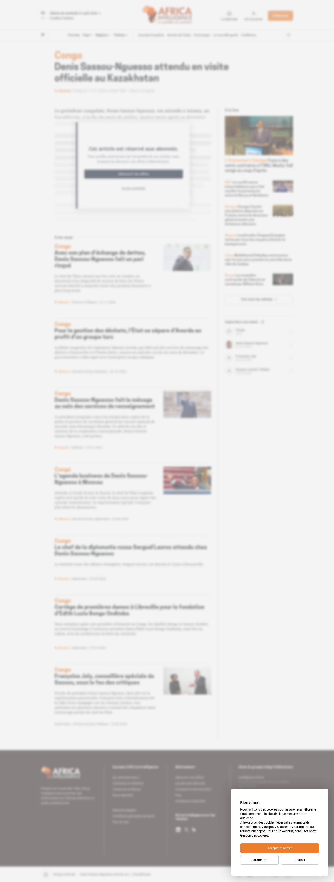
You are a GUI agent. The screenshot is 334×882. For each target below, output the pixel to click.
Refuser (299, 860)
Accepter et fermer (280, 848)
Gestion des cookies (254, 835)
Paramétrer (259, 860)
